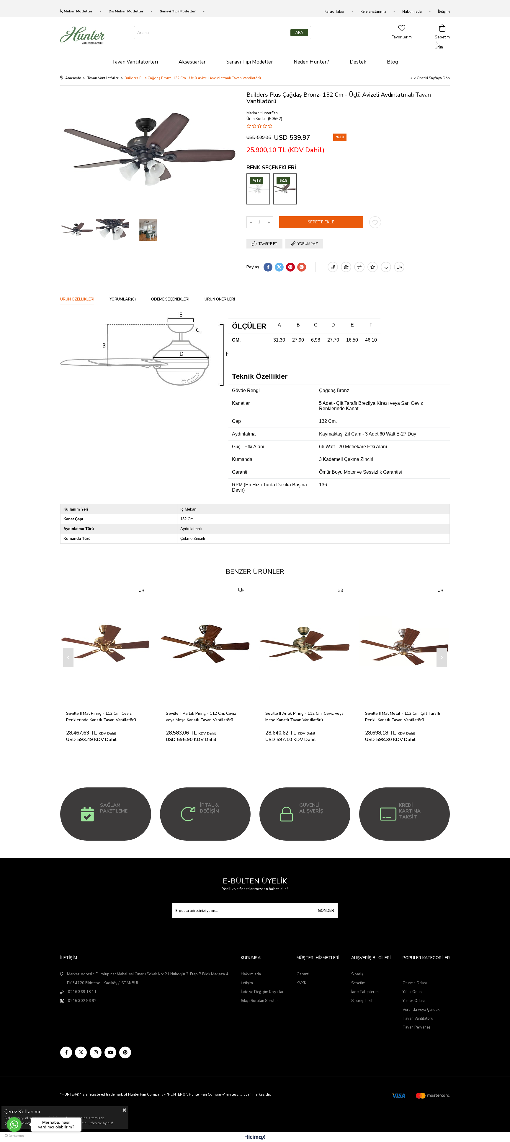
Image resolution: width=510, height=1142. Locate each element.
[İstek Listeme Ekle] (346, 267)
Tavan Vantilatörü (418, 1018)
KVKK (301, 983)
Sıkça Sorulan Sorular (259, 1000)
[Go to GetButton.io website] (14, 1136)
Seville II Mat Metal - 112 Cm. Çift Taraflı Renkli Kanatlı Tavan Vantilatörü (403, 717)
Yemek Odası (414, 1000)
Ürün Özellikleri (77, 299)
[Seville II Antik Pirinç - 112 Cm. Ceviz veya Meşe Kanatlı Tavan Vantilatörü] (304, 644)
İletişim (444, 11)
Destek (358, 62)
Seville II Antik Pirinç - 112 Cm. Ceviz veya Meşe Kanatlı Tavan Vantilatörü (304, 717)
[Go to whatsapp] (14, 1124)
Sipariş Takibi (363, 1000)
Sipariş (357, 974)
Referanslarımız (373, 11)
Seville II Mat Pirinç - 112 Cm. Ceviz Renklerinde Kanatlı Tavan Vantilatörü (101, 717)
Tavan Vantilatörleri (135, 62)
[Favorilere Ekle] (375, 222)
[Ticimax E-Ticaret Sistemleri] (255, 1138)
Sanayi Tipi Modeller (249, 62)
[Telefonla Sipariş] (333, 267)
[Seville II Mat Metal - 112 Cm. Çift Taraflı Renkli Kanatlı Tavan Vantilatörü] (404, 644)
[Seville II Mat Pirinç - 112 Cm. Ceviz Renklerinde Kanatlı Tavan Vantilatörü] (105, 644)
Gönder (326, 910)
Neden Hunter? (311, 62)
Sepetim (358, 983)
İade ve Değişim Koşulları (263, 992)
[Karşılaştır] (359, 267)
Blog (392, 62)
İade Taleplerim (365, 992)
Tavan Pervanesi (417, 1027)
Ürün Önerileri (220, 299)
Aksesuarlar (192, 62)
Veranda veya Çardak (421, 1009)
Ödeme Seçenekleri (170, 299)
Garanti (303, 974)
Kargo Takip (334, 11)
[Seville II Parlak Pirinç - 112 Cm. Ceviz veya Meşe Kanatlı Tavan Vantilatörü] (205, 644)
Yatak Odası (413, 992)
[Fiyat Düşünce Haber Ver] (386, 267)
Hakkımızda (412, 11)
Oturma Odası (415, 983)
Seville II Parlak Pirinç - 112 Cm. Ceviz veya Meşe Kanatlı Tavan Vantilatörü (201, 717)
